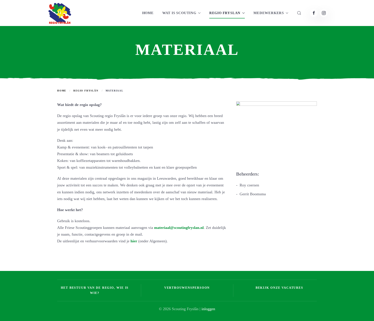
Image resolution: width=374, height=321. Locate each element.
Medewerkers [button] (268, 13)
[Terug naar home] (59, 13)
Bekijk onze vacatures (279, 287)
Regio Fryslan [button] (224, 13)
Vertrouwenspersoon (187, 287)
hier (134, 241)
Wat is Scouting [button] (179, 13)
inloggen (208, 309)
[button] (299, 13)
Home (148, 13)
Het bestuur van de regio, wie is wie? (95, 290)
